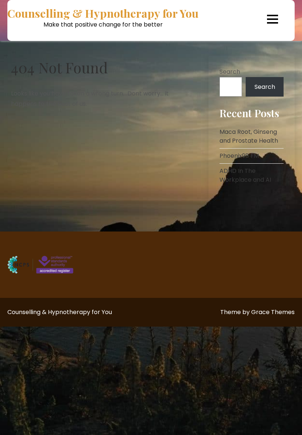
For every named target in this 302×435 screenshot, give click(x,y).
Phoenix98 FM (239, 156)
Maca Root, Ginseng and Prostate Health (249, 136)
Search (230, 71)
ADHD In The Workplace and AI (245, 175)
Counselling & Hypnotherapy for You (103, 13)
